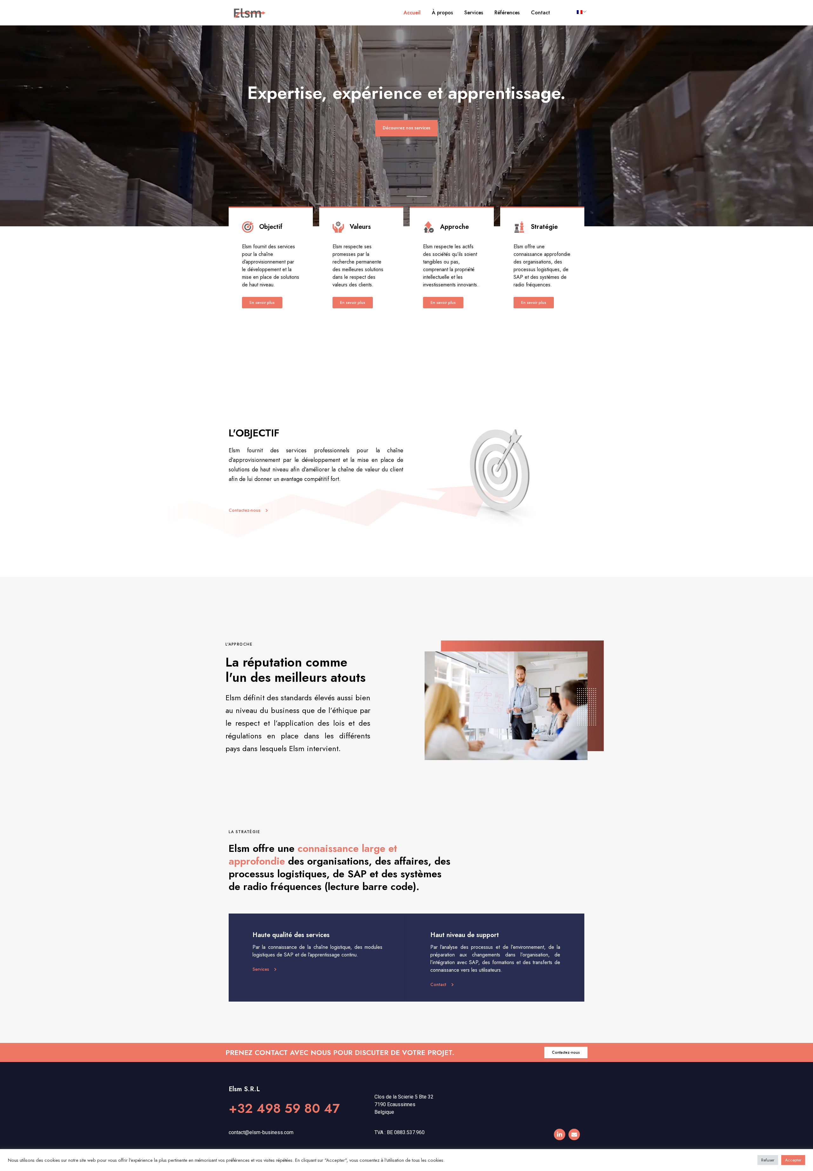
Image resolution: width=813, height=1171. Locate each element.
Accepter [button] (793, 1160)
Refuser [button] (767, 1160)
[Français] (579, 12)
